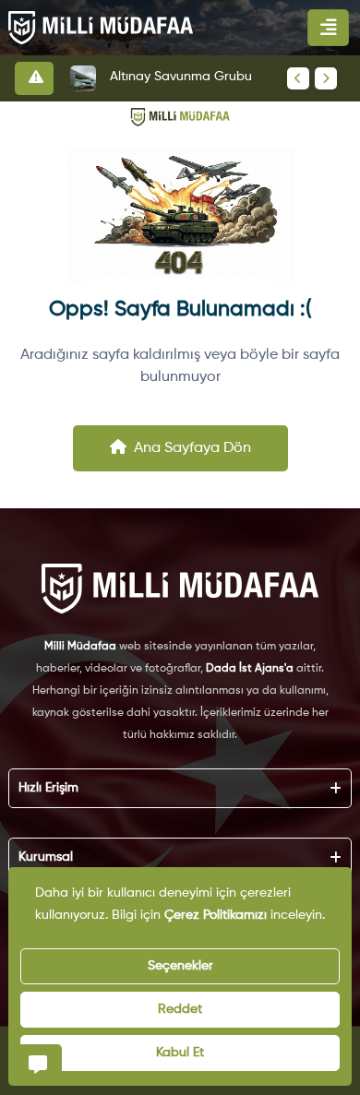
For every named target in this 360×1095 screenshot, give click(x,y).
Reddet (180, 1009)
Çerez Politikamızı (215, 915)
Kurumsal (45, 857)
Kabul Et (180, 1052)
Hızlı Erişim (48, 787)
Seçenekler (180, 965)
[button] (38, 1062)
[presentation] (298, 78)
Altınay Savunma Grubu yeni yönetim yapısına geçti (191, 76)
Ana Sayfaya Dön (192, 448)
